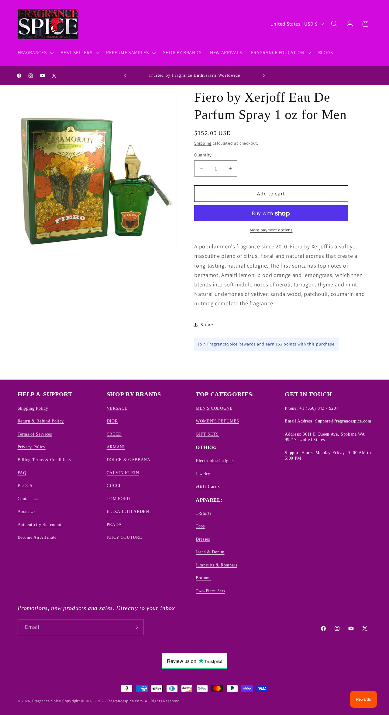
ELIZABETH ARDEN (128, 511)
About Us (27, 511)
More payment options (271, 230)
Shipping (202, 143)
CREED (114, 434)
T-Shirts (203, 513)
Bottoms (204, 577)
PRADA (114, 524)
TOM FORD (118, 498)
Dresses (203, 539)
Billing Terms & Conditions (44, 459)
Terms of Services (35, 434)
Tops (200, 526)
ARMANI (116, 446)
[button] (35, 52)
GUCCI (114, 485)
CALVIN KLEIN (123, 472)
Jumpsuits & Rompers (216, 565)
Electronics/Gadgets (215, 460)
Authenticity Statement (40, 524)
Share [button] (206, 325)
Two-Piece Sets (210, 590)
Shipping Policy (33, 408)
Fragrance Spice (46, 700)
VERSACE (117, 408)
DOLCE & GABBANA (128, 459)
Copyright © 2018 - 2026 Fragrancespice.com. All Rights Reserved (121, 700)
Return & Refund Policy (41, 421)
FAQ (22, 472)
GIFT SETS (207, 434)
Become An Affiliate (37, 537)
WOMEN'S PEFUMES (217, 421)
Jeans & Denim (210, 551)
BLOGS (25, 485)
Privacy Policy (32, 446)
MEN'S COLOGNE (214, 408)
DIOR (112, 421)
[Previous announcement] (125, 75)
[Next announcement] (263, 75)
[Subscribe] (135, 627)
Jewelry (203, 473)
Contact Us (28, 498)
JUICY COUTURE (124, 537)
